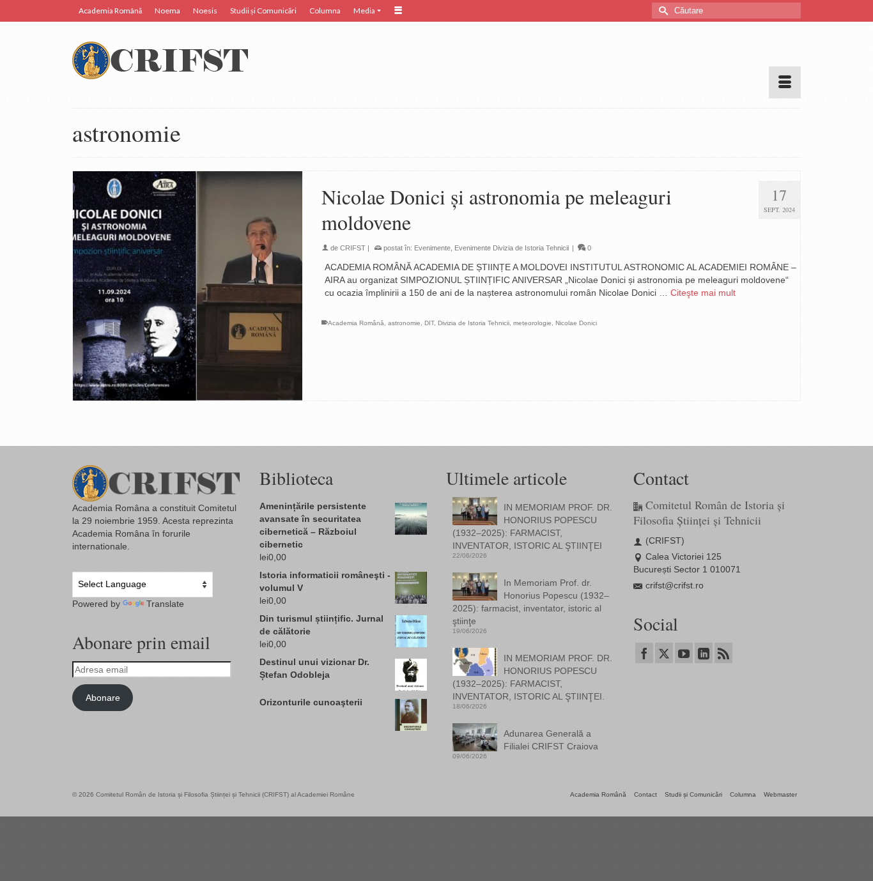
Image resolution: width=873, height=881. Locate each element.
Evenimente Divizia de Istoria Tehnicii (511, 248)
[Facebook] (644, 653)
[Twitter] (664, 653)
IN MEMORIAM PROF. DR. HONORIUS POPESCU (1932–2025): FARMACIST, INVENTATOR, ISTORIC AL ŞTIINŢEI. (532, 677)
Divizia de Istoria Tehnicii (473, 322)
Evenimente (432, 248)
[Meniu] (785, 82)
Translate (165, 604)
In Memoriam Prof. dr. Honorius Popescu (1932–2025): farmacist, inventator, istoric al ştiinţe (530, 602)
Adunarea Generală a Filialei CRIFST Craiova (551, 739)
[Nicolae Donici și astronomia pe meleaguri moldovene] (187, 286)
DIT (429, 322)
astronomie (404, 322)
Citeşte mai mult (703, 292)
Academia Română (356, 322)
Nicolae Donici (576, 322)
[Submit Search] (661, 11)
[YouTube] (684, 653)
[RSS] (723, 653)
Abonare (103, 698)
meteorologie (532, 322)
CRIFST (353, 248)
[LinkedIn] (704, 653)
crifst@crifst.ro (674, 585)
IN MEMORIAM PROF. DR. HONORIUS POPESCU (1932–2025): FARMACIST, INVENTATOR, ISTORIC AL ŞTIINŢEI (532, 526)
